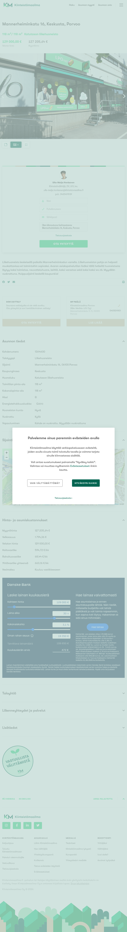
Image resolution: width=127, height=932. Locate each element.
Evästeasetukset (80, 466)
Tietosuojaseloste (63, 498)
